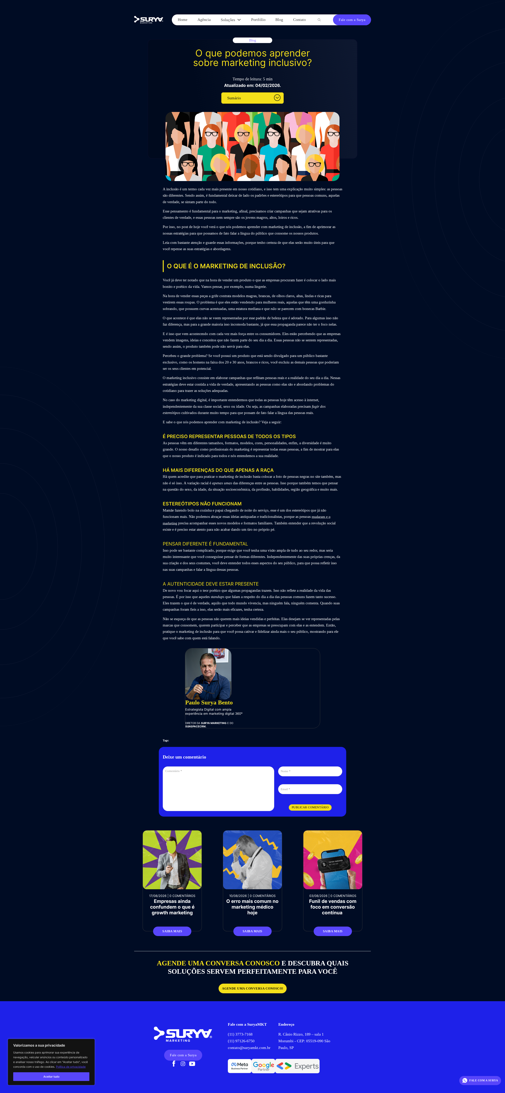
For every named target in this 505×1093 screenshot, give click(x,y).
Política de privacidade (71, 1066)
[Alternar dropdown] (239, 20)
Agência (204, 19)
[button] (252, 98)
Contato (299, 19)
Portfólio (258, 19)
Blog (279, 19)
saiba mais (172, 931)
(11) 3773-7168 (240, 1034)
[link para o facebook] (174, 1064)
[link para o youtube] (192, 1064)
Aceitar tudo (51, 1076)
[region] (51, 1062)
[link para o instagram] (183, 1064)
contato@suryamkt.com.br (249, 1047)
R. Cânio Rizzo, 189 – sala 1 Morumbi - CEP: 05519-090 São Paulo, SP (304, 1041)
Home (182, 19)
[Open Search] (319, 19)
